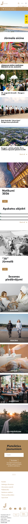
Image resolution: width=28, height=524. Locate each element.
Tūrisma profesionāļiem (7, 495)
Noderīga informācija (7, 484)
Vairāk (5, 201)
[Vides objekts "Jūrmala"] (14, 216)
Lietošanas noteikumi (7, 492)
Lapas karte (4, 497)
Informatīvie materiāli (7, 487)
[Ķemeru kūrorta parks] (14, 219)
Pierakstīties (14, 460)
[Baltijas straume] (14, 213)
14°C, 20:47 (23, 6)
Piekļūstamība (5, 489)
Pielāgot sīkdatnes (23, 514)
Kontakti (3, 482)
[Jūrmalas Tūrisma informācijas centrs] (4, 3)
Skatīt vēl (22, 154)
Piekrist (16, 514)
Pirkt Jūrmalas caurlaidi (9, 9)
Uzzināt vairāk (4, 522)
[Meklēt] (18, 3)
